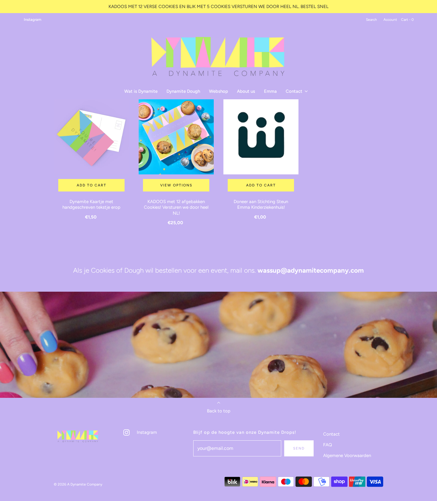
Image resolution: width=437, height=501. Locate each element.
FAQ (327, 444)
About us (246, 91)
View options (176, 185)
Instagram (32, 19)
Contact (331, 434)
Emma (270, 91)
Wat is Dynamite (141, 91)
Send (299, 448)
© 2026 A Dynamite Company (78, 484)
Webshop (218, 91)
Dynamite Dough (183, 91)
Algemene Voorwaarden (347, 455)
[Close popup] (421, 484)
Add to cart (91, 185)
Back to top (218, 411)
